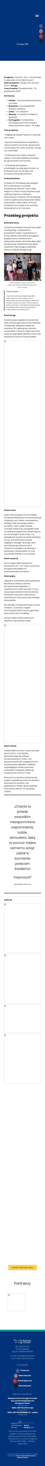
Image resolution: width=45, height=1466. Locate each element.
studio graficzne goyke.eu (26, 1456)
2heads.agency (22, 1457)
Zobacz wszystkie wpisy (22, 1267)
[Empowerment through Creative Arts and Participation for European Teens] (22, 1136)
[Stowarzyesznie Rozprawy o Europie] (16, 7)
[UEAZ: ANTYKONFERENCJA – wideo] (22, 1233)
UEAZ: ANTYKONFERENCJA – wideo (22, 1247)
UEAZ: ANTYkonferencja (22, 1195)
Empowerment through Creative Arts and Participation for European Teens (22, 1152)
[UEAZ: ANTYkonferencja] (22, 1184)
